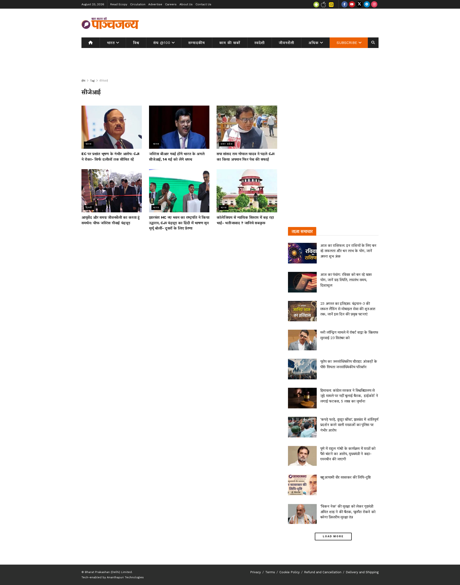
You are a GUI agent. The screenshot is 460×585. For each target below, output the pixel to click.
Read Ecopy (118, 4)
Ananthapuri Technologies (125, 577)
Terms (270, 572)
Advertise (155, 4)
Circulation (137, 4)
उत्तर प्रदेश (227, 144)
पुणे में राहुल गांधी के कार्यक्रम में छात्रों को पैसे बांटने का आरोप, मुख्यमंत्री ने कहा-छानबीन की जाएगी (347, 453)
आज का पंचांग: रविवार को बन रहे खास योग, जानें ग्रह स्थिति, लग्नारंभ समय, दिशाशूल (346, 279)
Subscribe (347, 43)
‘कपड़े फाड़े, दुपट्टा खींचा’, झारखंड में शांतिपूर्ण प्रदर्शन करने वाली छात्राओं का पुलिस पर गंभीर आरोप (349, 424)
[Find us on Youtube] (352, 4)
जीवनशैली (286, 43)
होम (83, 80)
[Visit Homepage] (110, 23)
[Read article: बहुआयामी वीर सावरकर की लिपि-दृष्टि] (302, 485)
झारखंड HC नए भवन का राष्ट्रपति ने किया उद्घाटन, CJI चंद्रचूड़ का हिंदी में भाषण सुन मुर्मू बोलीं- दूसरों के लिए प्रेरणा (179, 222)
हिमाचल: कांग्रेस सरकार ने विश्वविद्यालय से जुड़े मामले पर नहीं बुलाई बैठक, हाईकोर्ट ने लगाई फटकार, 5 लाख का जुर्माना (349, 395)
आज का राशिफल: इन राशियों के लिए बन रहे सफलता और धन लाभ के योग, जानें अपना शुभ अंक (348, 250)
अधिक (314, 43)
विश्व (136, 43)
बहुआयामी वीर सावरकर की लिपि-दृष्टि (345, 477)
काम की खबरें (229, 43)
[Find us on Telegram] (367, 4)
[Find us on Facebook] (344, 4)
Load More (333, 536)
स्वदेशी (259, 43)
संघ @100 (161, 43)
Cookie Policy (289, 572)
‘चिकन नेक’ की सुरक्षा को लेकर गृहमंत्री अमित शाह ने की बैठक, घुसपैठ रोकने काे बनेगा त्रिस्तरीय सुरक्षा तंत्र (347, 511)
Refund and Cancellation (322, 572)
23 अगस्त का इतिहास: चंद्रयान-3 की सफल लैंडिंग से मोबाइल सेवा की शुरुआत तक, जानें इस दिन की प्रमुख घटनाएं (347, 308)
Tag (92, 80)
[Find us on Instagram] (374, 4)
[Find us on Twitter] (359, 4)
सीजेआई (103, 80)
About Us (186, 4)
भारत (111, 43)
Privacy (255, 572)
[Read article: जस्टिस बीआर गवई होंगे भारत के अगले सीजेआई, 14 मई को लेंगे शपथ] (179, 127)
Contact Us (203, 4)
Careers (171, 4)
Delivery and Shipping (362, 572)
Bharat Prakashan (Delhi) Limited (108, 572)
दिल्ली (89, 207)
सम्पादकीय (196, 43)
